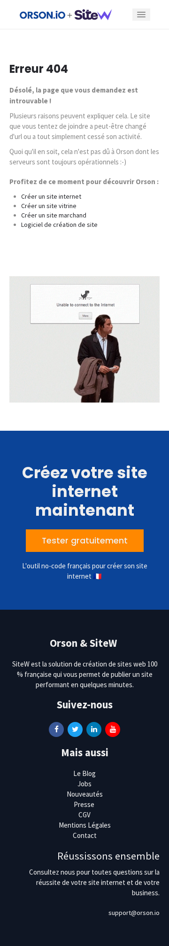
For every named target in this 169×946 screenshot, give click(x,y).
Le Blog (84, 773)
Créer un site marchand (53, 215)
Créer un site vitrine (49, 206)
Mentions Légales (85, 825)
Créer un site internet (51, 196)
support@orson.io (134, 912)
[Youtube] (112, 728)
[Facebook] (56, 728)
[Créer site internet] (66, 14)
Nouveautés (85, 794)
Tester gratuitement (85, 540)
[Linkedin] (93, 728)
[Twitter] (75, 728)
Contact (85, 835)
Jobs (84, 783)
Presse (84, 804)
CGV (84, 814)
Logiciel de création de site (59, 224)
